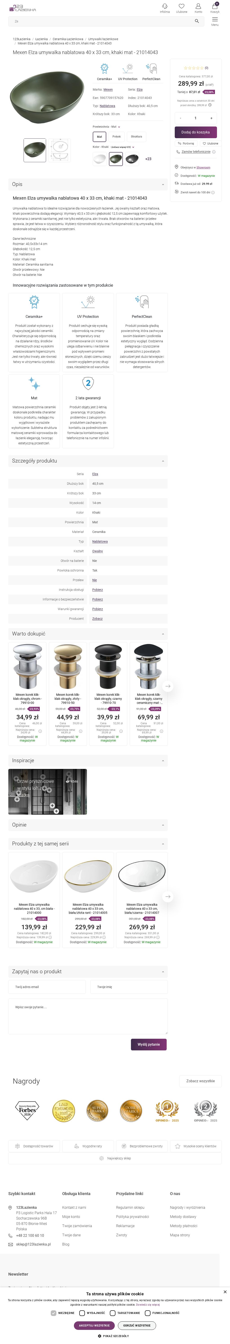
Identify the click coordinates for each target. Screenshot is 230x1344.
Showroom (203, 167)
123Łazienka (22, 39)
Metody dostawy (183, 1217)
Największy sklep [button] (119, 1158)
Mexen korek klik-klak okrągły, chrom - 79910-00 (27, 699)
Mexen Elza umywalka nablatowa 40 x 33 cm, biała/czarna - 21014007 (142, 908)
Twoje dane (71, 1235)
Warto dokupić (28, 634)
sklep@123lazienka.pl (33, 1244)
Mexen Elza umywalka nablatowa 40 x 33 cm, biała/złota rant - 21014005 (88, 908)
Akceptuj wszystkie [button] (94, 1325)
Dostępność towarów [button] (38, 1146)
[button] (215, 7)
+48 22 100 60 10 (30, 1235)
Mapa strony (180, 1235)
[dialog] (115, 1315)
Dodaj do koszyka (195, 132)
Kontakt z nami (74, 1207)
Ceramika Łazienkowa (68, 39)
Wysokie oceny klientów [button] (200, 1146)
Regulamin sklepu (130, 1207)
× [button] (225, 1292)
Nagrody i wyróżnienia (187, 1207)
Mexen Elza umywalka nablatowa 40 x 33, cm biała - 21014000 (34, 908)
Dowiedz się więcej (148, 1304)
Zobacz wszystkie (200, 1081)
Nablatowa (107, 106)
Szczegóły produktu (34, 461)
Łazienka (41, 39)
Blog (65, 1244)
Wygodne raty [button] (92, 1146)
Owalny (97, 551)
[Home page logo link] (29, 7)
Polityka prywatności (132, 1217)
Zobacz (97, 618)
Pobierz (97, 589)
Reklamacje (125, 1226)
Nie (94, 580)
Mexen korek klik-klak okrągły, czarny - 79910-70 (108, 699)
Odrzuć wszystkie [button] (136, 1325)
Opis (17, 184)
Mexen (108, 89)
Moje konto (71, 1217)
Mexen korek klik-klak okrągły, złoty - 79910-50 (68, 699)
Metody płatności (183, 1226)
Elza (140, 89)
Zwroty (121, 1235)
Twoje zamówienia (77, 1226)
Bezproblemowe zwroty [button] (146, 1146)
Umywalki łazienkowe (103, 39)
